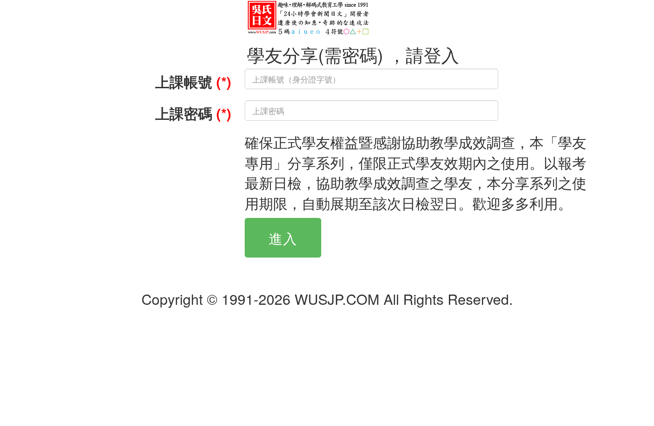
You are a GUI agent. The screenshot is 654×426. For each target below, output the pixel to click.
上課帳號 (193, 81)
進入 (283, 238)
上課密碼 (193, 113)
